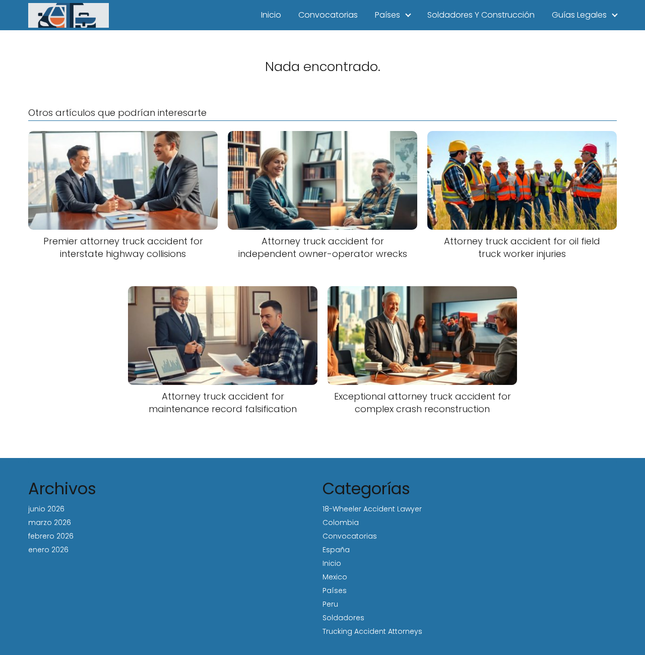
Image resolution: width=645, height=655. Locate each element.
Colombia (340, 522)
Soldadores (343, 618)
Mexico (334, 577)
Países (387, 15)
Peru (330, 604)
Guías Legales (579, 15)
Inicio (271, 15)
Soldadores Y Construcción (481, 15)
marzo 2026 (49, 522)
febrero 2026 (51, 536)
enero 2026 (48, 550)
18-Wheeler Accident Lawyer (372, 509)
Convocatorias (328, 15)
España (336, 550)
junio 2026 (46, 509)
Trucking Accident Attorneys (372, 631)
